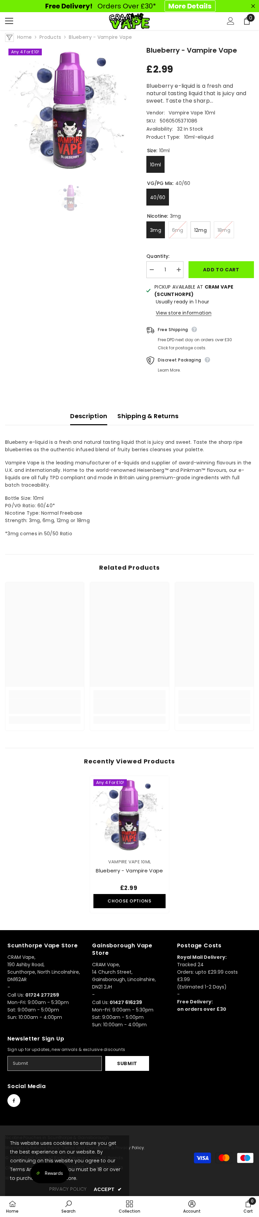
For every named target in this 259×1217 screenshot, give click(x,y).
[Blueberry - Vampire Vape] (129, 815)
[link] (45, 706)
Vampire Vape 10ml (192, 112)
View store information (183, 312)
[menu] (9, 21)
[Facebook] (13, 1100)
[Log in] (230, 21)
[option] (70, 111)
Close (253, 6)
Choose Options (129, 901)
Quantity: (158, 256)
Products (50, 37)
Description (88, 416)
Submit (127, 1063)
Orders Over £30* (128, 6)
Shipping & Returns (147, 416)
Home (24, 37)
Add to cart (221, 269)
